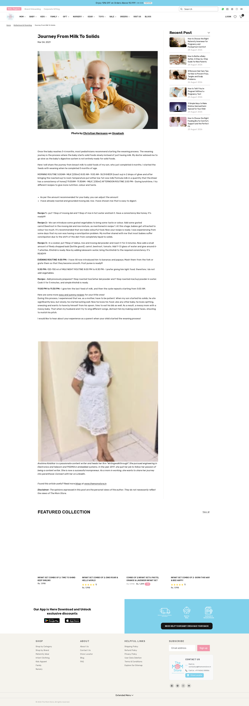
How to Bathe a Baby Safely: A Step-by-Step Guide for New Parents (198, 59)
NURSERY (77, 17)
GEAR (90, 17)
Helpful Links (135, 641)
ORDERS (124, 17)
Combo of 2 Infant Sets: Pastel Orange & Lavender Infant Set (142, 579)
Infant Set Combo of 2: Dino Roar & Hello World (100, 579)
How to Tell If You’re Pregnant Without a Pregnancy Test (196, 91)
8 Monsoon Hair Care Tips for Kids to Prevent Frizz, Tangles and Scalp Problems (198, 75)
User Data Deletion (133, 658)
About (84, 641)
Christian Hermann (95, 133)
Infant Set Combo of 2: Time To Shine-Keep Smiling (57, 579)
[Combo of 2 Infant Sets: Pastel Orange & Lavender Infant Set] (146, 546)
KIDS (42, 17)
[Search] (181, 9)
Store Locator (86, 654)
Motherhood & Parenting (23, 25)
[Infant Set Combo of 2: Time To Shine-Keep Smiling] (58, 546)
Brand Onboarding (33, 9)
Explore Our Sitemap (134, 665)
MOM (21, 17)
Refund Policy (131, 650)
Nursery (39, 669)
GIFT (65, 17)
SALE (111, 17)
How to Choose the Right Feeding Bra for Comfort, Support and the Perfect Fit (198, 122)
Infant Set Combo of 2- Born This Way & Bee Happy (190, 579)
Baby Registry (14, 9)
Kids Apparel (41, 661)
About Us (84, 646)
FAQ (82, 661)
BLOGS (148, 17)
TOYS (101, 17)
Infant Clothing (43, 658)
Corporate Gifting (52, 9)
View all (206, 512)
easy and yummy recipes (71, 294)
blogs (78, 483)
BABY (32, 17)
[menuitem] (22, 16)
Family (38, 665)
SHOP (39, 641)
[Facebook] (227, 9)
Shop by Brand (42, 650)
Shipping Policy (131, 646)
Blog (82, 658)
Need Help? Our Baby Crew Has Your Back (187, 626)
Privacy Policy (131, 654)
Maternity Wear (42, 654)
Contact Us (85, 650)
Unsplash (118, 133)
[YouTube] (241, 9)
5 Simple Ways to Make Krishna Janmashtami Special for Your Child (197, 106)
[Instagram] (236, 9)
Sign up (204, 648)
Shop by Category (44, 646)
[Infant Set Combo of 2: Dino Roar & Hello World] (102, 546)
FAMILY (53, 17)
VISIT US (137, 17)
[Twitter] (232, 9)
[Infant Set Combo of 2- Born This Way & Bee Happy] (191, 546)
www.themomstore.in (95, 483)
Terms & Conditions (133, 661)
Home (8, 25)
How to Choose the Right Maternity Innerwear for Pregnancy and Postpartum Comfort (198, 43)
